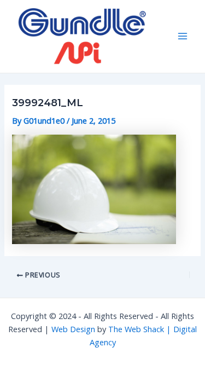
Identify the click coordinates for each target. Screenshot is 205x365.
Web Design (73, 328)
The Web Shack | (140, 328)
